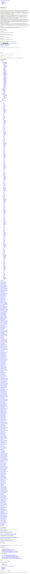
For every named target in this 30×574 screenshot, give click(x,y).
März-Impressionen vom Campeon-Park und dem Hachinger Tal (10, 552)
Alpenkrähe (1, 285)
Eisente (1, 321)
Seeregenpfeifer (2, 457)
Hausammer (5, 353)
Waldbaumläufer (1, 497)
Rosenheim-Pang (1, 430)
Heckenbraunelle (2, 356)
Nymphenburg (2, 408)
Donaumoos (5, 314)
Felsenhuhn (1, 328)
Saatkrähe (5, 437)
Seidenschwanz (2, 458)
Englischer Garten (5, 323)
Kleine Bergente (3, 376)
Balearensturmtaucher (2, 292)
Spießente (4, 465)
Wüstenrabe (1, 514)
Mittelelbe (4, 72)
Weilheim (5, 501)
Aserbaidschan (5, 288)
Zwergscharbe (4, 521)
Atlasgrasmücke (5, 289)
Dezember (4, 120)
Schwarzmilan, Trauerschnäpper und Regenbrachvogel (8, 549)
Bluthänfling (5, 303)
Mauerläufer (5, 392)
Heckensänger (5, 356)
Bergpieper (4, 298)
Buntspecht (1, 309)
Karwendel (1, 370)
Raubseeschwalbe (2, 420)
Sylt (4, 475)
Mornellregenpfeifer (2, 398)
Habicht (1, 349)
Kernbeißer (1, 373)
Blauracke (7, 302)
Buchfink (6, 308)
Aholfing (1, 282)
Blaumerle (1, 302)
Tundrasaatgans (2, 487)
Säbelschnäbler (2, 476)
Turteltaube (1, 488)
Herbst (4, 91)
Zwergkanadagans (4, 520)
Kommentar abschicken (3, 59)
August (4, 112)
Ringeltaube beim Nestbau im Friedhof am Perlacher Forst (9, 537)
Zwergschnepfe (5, 522)
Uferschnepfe (4, 489)
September (4, 111)
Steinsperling (5, 468)
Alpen (5, 283)
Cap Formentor (2, 310)
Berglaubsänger (1, 298)
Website (1, 56)
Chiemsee (7, 310)
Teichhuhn (4, 478)
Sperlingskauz (1, 465)
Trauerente (5, 483)
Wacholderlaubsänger (2, 495)
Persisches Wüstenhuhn (2, 413)
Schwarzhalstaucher (2, 452)
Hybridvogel (1, 360)
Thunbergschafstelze (2, 481)
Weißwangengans (2, 507)
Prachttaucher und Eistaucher (5, 44)
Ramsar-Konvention (17, 16)
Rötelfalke (1, 437)
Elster (2, 323)
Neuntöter (1, 405)
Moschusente (5, 398)
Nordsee (4, 407)
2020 (3, 164)
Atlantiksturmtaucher (2, 289)
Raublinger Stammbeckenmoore (3, 419)
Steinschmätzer (2, 468)
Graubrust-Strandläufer (5, 341)
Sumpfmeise (1, 474)
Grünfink (6, 346)
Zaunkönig (4, 516)
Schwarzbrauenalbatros (2, 450)
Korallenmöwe (4, 379)
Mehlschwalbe (1, 394)
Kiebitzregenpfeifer (2, 374)
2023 (3, 130)
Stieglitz (4, 471)
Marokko (4, 391)
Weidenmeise (4, 500)
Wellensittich (5, 507)
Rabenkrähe (1, 417)
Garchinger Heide (2, 336)
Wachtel (5, 495)
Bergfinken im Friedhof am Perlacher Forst (7, 540)
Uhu (3, 490)
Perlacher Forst (5, 412)
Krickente (4, 381)
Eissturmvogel (3, 321)
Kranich (4, 380)
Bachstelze (5, 291)
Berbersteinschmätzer (2, 296)
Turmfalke (5, 487)
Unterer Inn (3, 491)
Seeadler (5, 456)
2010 (3, 276)
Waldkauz (4, 497)
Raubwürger (5, 420)
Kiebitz (4, 373)
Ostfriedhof (1, 411)
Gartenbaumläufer (2, 337)
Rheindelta (1, 424)
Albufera (1, 283)
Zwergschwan (5, 523)
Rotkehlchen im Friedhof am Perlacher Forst (7, 550)
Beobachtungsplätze (2, 529)
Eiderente (1, 320)
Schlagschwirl (5, 444)
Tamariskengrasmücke (5, 477)
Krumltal (5, 382)
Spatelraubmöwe (1, 463)
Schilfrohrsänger (2, 444)
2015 (3, 220)
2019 (3, 175)
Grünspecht (5, 347)
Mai (3, 103)
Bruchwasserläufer (2, 308)
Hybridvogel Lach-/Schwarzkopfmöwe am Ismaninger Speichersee (10, 551)
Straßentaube (4, 472)
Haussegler (1, 355)
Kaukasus (7, 370)
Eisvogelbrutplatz (4, 322)
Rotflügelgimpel (5, 432)
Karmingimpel (5, 369)
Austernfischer (2, 291)
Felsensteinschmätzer (2, 330)
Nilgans (1, 406)
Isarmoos (1, 363)
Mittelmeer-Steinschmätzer (5, 395)
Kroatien (6, 381)
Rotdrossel (1, 431)
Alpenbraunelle (2, 284)
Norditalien (4, 79)
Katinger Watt (4, 370)
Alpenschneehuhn (5, 285)
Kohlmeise (4, 378)
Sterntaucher (1, 471)
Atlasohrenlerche (6, 290)
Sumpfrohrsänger (2, 475)
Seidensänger (5, 458)
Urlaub (3, 99)
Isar (5, 362)
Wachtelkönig (1, 496)
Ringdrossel (5, 425)
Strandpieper (1, 472)
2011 (3, 265)
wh (2, 557)
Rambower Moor (4, 418)
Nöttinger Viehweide (6, 408)
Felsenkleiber (4, 328)
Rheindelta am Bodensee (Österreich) (5, 83)
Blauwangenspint (2, 303)
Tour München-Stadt (2, 539)
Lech (4, 386)
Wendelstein (4, 508)
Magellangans (3, 388)
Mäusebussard (5, 399)
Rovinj (6, 436)
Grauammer (1, 341)
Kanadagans (1, 368)
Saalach (3, 437)
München (1, 401)
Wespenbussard (2, 509)
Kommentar (1, 52)
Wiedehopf (1, 510)
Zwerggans (1, 520)
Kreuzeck (6, 380)
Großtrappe (1, 346)
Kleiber (1, 376)
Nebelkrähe (1, 404)
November (4, 132)
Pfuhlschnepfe (4, 414)
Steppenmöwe (1, 470)
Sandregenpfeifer (2, 442)
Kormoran (7, 379)
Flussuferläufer (2, 333)
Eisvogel (1, 322)
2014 (3, 231)
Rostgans (7, 430)
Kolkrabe (1, 379)
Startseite (3, 1)
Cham (5, 310)
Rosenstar (5, 430)
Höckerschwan (4, 360)
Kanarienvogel (4, 368)
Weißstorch (5, 506)
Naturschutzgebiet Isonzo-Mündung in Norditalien (12, 556)
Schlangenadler (2, 445)
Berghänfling (4, 297)
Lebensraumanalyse (2, 386)
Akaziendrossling (4, 282)
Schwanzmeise (2, 449)
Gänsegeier (1, 348)
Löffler (1, 388)
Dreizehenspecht (5, 316)
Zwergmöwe (1, 521)
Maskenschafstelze (2, 392)
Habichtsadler (3, 349)
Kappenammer (1, 369)
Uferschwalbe (1, 490)
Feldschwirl (1, 327)
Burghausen (4, 309)
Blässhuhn (6, 304)
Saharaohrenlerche (2, 439)
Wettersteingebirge (5, 509)
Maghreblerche (2, 389)
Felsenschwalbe (2, 329)
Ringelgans (1, 426)
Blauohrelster (4, 302)
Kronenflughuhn (2, 382)
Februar (4, 106)
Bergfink (1, 297)
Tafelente (5, 476)
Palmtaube (4, 411)
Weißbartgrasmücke (2, 503)
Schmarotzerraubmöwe (2, 446)
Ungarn (1, 491)
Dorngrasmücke (2, 315)
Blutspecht (1, 304)
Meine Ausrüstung (4, 2)
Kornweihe (1, 380)
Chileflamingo (1, 311)
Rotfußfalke (1, 433)
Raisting (4, 417)
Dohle (1, 314)
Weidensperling (2, 501)
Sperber (1, 464)
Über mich (3, 3)
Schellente (1, 443)
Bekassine (1, 295)
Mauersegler (1, 393)
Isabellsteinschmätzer (2, 362)
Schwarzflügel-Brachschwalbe (3, 451)
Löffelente (5, 387)
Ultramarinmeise (6, 490)
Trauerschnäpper (2, 484)
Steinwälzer (1, 469)
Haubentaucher (2, 353)
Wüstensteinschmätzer (2, 515)
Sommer (4, 92)
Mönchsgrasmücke (5, 400)
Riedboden (4, 424)
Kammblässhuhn (1, 367)
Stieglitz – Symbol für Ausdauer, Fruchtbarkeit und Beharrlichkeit (12, 557)
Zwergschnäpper (1, 523)
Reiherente (4, 423)
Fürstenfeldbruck (5, 335)
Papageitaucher (2, 412)
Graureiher (3, 343)
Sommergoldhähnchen (2, 462)
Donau (2, 314)
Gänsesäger (4, 348)
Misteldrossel (5, 394)
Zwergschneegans (2, 522)
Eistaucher (6, 321)
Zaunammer (1, 516)
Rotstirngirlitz (4, 436)
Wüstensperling (4, 514)
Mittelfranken (5, 73)
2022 (3, 141)
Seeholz (7, 456)
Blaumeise (5, 301)
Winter (7, 43)
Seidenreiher (5, 457)
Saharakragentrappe (5, 438)
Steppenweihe (4, 470)
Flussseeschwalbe (2, 332)
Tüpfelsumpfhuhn (5, 488)
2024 (3, 119)
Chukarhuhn (5, 311)
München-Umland (5, 43)
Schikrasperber (4, 443)
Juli (3, 113)
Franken (5, 333)
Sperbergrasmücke (4, 464)
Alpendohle (5, 284)
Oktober (4, 110)
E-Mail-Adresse (2, 55)
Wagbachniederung (5, 496)
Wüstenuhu (6, 515)
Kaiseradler (1, 366)
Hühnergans (1, 361)
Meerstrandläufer (5, 393)
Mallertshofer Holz (6, 389)
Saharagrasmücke (2, 438)
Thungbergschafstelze (2, 482)
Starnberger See (14, 43)
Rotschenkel (1, 436)
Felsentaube (6, 330)
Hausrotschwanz (4, 354)
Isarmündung (3, 363)
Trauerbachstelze (2, 483)
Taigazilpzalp (1, 477)
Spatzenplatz (5, 463)
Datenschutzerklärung (4, 564)
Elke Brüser (3, 556)
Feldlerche (6, 326)
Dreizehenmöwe (2, 316)
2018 (3, 186)
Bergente (5, 296)
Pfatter (6, 413)
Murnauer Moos (2, 399)
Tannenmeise (1, 478)
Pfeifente (1, 414)
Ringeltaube (4, 426)
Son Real (6, 462)
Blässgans (4, 304)
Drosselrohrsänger (2, 317)
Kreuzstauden (1, 381)
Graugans (4, 342)
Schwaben (4, 86)
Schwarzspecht (2, 455)
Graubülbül (1, 342)
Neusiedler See (5, 405)
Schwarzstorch (2, 456)
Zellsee (6, 516)
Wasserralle (1, 500)
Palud (6, 411)
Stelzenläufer (4, 469)
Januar (4, 107)
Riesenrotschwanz (2, 425)
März (4, 105)
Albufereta (3, 283)
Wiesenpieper (4, 510)
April (4, 104)
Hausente (1, 354)
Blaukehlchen (2, 301)
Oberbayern (4, 80)
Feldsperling (4, 327)
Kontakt (3, 4)
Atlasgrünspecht (2, 290)
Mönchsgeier (1, 400)
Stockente (6, 471)
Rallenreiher (1, 418)
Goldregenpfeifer (5, 340)
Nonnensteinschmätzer (4, 406)
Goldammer (1, 340)
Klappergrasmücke (4, 375)
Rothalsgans (4, 433)
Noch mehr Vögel (4, 568)
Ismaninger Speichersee (3, 530)
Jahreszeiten (3, 89)
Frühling (4, 90)
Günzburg (7, 348)
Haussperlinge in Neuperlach (5, 548)
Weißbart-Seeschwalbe (2, 502)
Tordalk (5, 482)
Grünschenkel (2, 347)
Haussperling (4, 355)
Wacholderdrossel (2, 494)
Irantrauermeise (4, 361)
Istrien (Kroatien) (5, 66)
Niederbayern (5, 78)
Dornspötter (5, 315)
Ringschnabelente (2, 427)
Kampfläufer (5, 367)
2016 (3, 209)
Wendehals (1, 508)
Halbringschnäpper (3, 350)
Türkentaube (1, 489)
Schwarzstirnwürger (6, 455)
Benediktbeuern (4, 295)
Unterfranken (6, 491)
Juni (3, 125)
